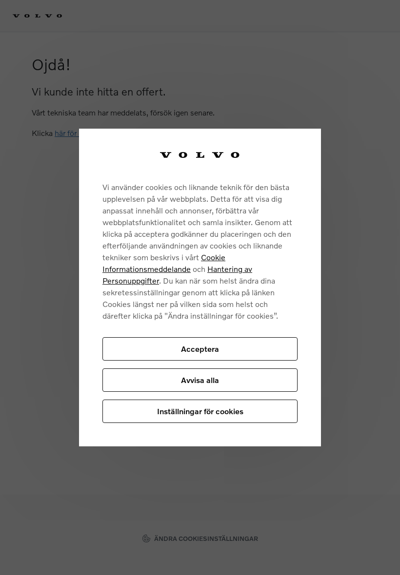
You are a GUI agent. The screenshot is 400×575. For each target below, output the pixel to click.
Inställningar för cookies (200, 411)
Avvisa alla (200, 379)
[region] (200, 288)
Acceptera (200, 348)
